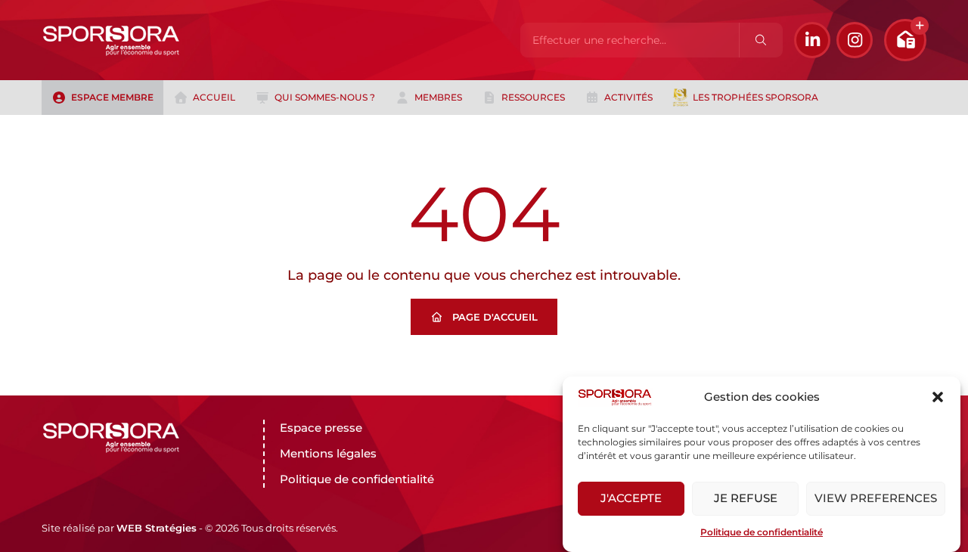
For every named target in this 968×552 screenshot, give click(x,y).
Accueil (214, 97)
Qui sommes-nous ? (325, 97)
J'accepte (631, 499)
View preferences (875, 499)
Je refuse (745, 499)
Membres (438, 97)
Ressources (533, 97)
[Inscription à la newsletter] (905, 40)
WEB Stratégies (156, 528)
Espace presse (321, 427)
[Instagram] (854, 40)
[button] (937, 397)
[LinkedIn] (812, 40)
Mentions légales (328, 453)
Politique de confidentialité (761, 532)
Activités (628, 97)
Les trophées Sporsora (755, 97)
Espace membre (112, 97)
